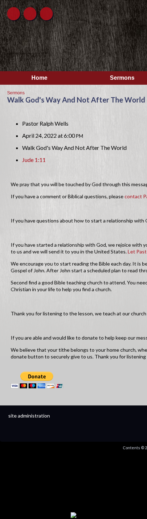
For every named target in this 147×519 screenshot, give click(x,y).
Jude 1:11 (34, 159)
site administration (29, 416)
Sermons (16, 92)
